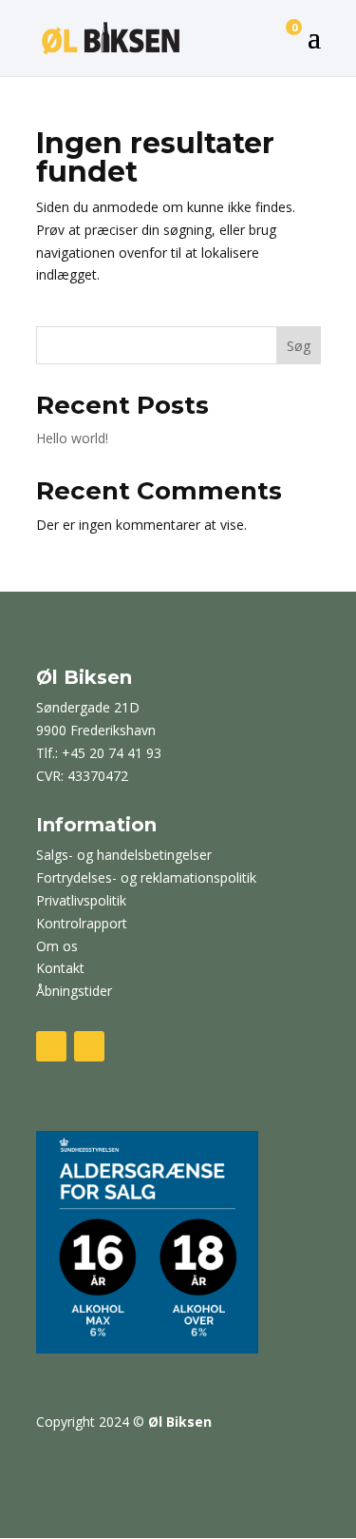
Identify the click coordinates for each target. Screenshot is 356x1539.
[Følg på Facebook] (51, 1046)
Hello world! (72, 438)
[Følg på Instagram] (89, 1046)
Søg (298, 346)
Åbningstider (74, 991)
